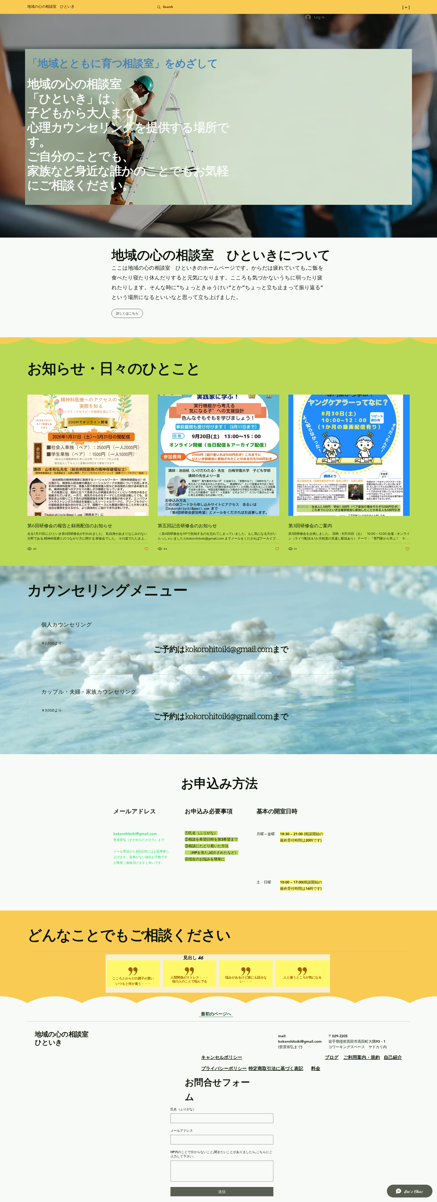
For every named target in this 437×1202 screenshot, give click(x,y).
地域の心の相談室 (65, 1033)
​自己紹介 (393, 1057)
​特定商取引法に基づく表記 (276, 1068)
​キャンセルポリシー (221, 1057)
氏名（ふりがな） (183, 1109)
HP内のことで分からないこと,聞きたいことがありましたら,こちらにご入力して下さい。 (221, 1154)
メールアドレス (181, 1130)
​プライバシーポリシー (224, 1068)
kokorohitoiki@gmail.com (135, 834)
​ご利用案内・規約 (361, 1057)
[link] (218, 624)
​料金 (315, 1068)
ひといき (48, 1042)
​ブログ (331, 1057)
